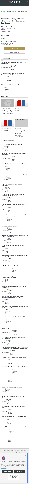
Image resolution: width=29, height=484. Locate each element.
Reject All (19, 471)
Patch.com (3, 29)
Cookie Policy (14, 452)
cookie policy (3, 468)
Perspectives (24, 7)
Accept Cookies (7, 471)
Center (14, 41)
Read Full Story (14, 48)
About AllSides (7, 450)
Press (12, 450)
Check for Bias (13, 52)
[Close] (25, 455)
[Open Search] (27, 2)
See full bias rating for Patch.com (7, 43)
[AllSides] (14, 1)
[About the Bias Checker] (26, 51)
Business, (4, 26)
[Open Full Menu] (2, 2)
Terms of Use (22, 450)
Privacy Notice (7, 452)
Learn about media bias (5, 44)
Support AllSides (21, 452)
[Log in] (24, 2)
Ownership (16, 450)
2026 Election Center (7, 7)
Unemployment (9, 26)
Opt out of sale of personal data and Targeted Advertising (14, 476)
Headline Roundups (16, 7)
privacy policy (22, 466)
